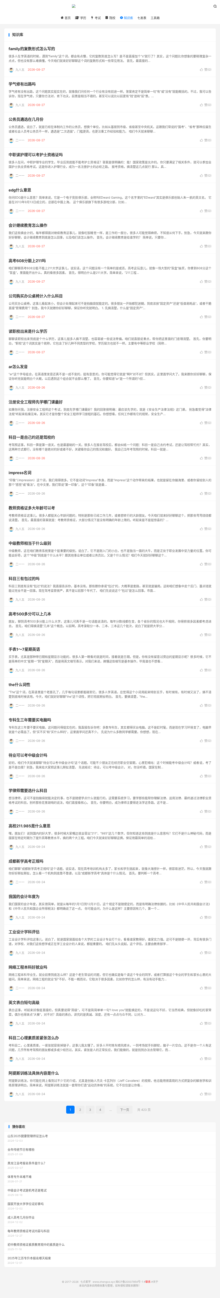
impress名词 (20, 472)
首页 (67, 18)
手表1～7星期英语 (24, 649)
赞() (205, 69)
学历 (82, 18)
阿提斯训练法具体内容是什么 (34, 1073)
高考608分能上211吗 (27, 260)
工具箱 (155, 18)
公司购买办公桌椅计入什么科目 (36, 296)
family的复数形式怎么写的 (32, 49)
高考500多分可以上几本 (30, 614)
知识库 (128, 18)
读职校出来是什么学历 (28, 331)
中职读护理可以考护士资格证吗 (36, 155)
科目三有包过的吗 (24, 578)
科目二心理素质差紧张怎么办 (34, 1038)
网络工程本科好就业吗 (28, 967)
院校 (111, 18)
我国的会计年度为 (24, 896)
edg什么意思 (20, 190)
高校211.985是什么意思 (29, 826)
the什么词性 (19, 684)
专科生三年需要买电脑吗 (30, 720)
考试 (97, 18)
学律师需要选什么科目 (28, 790)
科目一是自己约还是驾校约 (32, 437)
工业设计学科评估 (24, 932)
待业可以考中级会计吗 (28, 755)
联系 (148, 1281)
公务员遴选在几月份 (26, 119)
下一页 (124, 1109)
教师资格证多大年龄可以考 (32, 508)
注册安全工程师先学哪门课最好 (36, 402)
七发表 (141, 18)
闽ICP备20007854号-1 (129, 1281)
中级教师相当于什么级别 (30, 543)
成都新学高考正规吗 (26, 861)
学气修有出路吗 (22, 84)
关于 (155, 1281)
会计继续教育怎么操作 (28, 225)
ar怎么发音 (18, 366)
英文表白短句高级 (24, 1002)
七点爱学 (110, 7)
